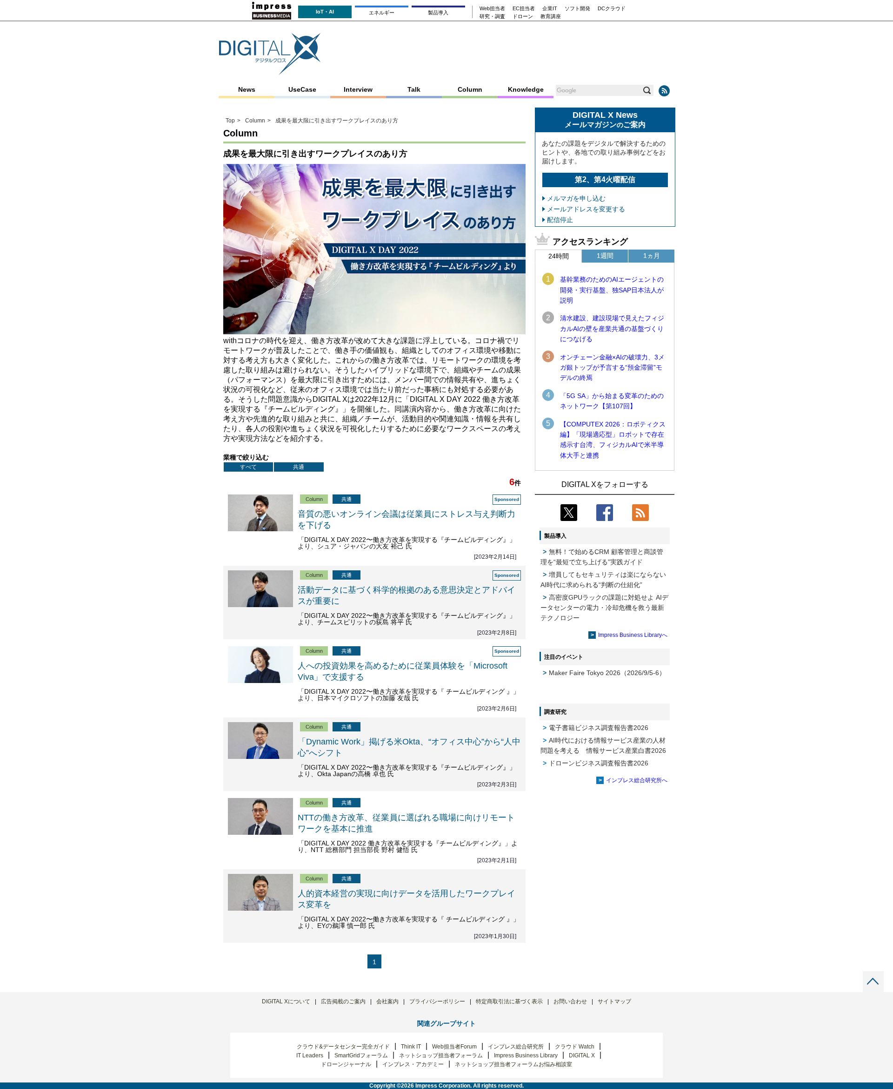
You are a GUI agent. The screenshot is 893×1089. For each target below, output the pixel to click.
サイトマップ (614, 1001)
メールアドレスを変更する (586, 209)
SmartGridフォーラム (361, 1055)
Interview (358, 89)
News (246, 89)
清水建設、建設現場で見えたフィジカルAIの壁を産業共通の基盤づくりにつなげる (612, 328)
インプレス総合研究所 (516, 1046)
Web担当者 (492, 8)
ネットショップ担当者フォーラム (441, 1055)
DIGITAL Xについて (286, 1001)
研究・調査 (492, 16)
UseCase (302, 89)
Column (470, 89)
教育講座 (550, 16)
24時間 (558, 256)
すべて (248, 467)
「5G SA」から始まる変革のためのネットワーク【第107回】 (612, 401)
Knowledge (526, 89)
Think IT (411, 1046)
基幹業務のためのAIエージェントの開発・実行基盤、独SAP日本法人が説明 (612, 290)
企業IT (549, 8)
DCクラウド (612, 8)
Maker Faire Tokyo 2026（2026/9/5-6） (607, 672)
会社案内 (387, 1001)
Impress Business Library (526, 1055)
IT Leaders (309, 1055)
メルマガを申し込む (576, 198)
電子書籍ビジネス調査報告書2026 (598, 727)
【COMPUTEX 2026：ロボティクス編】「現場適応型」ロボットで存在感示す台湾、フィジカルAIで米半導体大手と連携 (613, 439)
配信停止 (560, 219)
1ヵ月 (651, 255)
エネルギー (381, 12)
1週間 (605, 255)
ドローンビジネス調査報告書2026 (598, 763)
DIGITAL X (582, 1055)
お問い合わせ (570, 1001)
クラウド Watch (574, 1046)
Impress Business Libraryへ (632, 635)
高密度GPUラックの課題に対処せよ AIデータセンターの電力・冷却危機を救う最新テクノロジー (604, 608)
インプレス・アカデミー (413, 1064)
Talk (413, 89)
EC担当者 (524, 8)
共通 (298, 467)
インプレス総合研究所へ (636, 780)
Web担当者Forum (454, 1046)
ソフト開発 (577, 8)
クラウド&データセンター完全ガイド (343, 1046)
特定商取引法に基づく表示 (509, 1001)
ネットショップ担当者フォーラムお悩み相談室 (513, 1064)
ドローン (523, 16)
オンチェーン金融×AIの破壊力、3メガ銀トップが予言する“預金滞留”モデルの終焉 (612, 367)
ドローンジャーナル (346, 1064)
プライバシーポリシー (437, 1001)
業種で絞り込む (246, 457)
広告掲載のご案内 (343, 1001)
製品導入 (438, 12)
